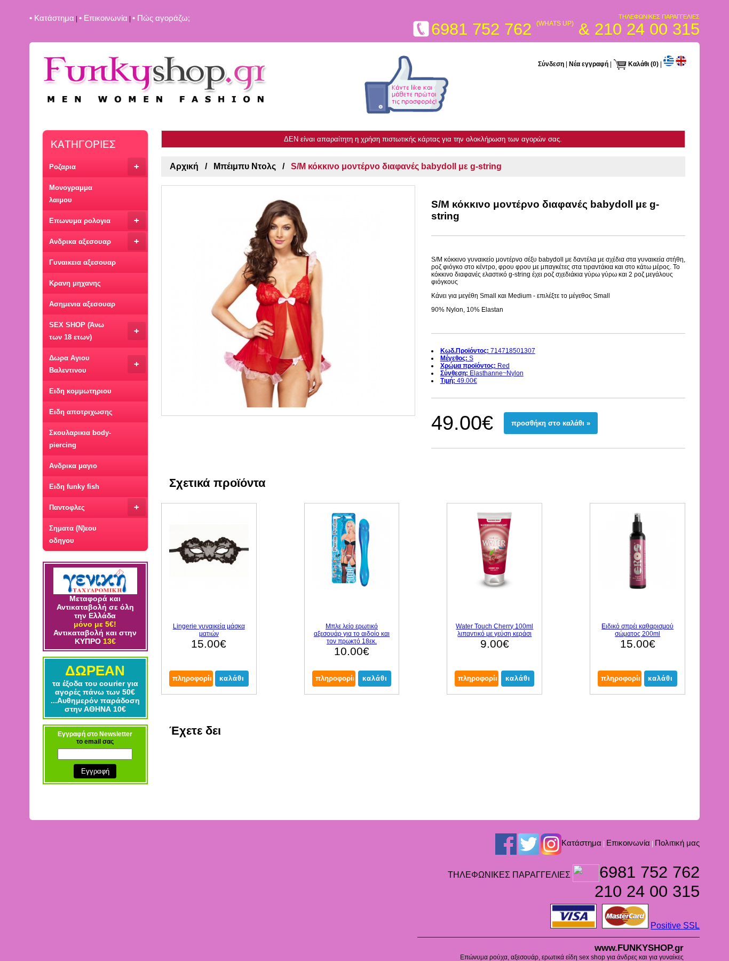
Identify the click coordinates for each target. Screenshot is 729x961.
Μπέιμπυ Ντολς (244, 166)
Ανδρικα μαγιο (73, 466)
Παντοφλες (94, 507)
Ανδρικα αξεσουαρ (94, 241)
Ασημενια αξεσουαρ (82, 304)
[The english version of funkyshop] (681, 64)
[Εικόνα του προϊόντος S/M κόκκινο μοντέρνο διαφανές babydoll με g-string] (288, 300)
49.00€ (458, 380)
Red (475, 365)
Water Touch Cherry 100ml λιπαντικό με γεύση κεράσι (494, 630)
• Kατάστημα (51, 17)
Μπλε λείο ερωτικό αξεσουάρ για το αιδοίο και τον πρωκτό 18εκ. (352, 634)
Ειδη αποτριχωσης (81, 412)
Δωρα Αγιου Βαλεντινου (94, 364)
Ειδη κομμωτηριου (80, 391)
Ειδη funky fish (74, 487)
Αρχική (184, 166)
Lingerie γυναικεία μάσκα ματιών (209, 630)
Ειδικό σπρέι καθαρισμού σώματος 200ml (637, 630)
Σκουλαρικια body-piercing (80, 439)
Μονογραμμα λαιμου (70, 194)
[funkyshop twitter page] (528, 843)
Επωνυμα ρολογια (94, 220)
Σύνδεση (551, 64)
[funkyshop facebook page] (406, 111)
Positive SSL (675, 925)
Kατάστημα (581, 842)
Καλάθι (638, 64)
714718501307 (487, 351)
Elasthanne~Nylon (482, 373)
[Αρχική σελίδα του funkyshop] (155, 103)
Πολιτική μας (677, 842)
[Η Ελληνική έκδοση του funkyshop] (668, 64)
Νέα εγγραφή (588, 64)
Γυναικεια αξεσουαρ (82, 262)
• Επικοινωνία (103, 17)
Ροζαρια (94, 166)
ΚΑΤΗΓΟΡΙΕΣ (83, 143)
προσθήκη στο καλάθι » (550, 423)
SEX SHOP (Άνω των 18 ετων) (94, 331)
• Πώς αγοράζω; (161, 17)
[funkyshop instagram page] (551, 843)
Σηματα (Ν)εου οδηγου (73, 534)
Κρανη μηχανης (75, 283)
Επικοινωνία (628, 842)
